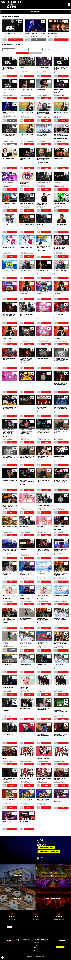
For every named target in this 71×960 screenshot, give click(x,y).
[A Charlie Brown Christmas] (44, 636)
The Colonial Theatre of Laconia (60, 95)
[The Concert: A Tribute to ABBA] (9, 264)
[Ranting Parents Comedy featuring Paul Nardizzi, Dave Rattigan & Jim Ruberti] (61, 128)
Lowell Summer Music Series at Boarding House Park (34, 36)
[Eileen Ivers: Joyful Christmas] (9, 772)
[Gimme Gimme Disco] (9, 176)
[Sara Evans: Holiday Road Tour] (27, 612)
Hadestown (23, 549)
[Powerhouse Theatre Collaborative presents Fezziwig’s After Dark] (44, 727)
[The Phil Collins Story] (27, 331)
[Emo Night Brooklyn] (61, 197)
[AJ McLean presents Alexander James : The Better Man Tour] (61, 352)
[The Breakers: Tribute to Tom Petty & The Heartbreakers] (61, 240)
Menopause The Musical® (58, 800)
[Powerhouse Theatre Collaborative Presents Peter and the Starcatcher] (44, 239)
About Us (36, 939)
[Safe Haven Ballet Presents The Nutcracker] (9, 589)
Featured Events (4, 53)
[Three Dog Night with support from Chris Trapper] (44, 543)
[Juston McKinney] (44, 376)
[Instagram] (64, 943)
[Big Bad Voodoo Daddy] (9, 793)
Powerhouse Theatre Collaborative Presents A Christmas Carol (61, 710)
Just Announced (59, 49)
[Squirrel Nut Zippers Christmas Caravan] (44, 751)
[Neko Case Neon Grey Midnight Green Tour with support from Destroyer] (9, 307)
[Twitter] (61, 943)
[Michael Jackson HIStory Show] (27, 286)
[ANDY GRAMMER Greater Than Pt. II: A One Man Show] (61, 424)
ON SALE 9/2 (12, 144)
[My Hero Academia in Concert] (44, 286)
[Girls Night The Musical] (44, 307)
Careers (36, 949)
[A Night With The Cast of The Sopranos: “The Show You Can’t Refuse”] (44, 400)
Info (5, 39)
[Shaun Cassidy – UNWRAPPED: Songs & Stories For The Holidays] (61, 565)
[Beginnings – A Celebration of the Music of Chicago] (27, 565)
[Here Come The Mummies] (27, 400)
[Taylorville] (27, 498)
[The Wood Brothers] (9, 658)
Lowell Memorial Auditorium (59, 186)
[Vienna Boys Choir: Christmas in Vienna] (61, 612)
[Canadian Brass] (27, 751)
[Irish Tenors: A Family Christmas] (9, 702)
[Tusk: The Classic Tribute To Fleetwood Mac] (27, 307)
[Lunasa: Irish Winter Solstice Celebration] (61, 636)
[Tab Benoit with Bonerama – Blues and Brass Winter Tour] (61, 727)
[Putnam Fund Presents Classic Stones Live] (9, 128)
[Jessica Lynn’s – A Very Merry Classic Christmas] (61, 543)
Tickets (15, 39)
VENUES (18, 875)
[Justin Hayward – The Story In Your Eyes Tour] (12, 25)
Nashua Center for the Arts (53, 36)
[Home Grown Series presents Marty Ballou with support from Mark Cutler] (44, 152)
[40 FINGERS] (9, 218)
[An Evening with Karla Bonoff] (27, 83)
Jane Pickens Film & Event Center (26, 95)
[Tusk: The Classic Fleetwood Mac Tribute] (44, 498)
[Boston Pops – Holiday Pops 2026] (44, 772)
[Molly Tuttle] (44, 83)
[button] (69, 4)
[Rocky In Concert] (61, 450)
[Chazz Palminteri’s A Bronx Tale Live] (44, 197)
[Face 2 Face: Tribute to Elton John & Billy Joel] (9, 543)
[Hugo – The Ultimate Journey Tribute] (27, 793)
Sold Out (38, 39)
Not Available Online (12, 650)
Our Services (30, 940)
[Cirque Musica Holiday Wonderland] (44, 565)
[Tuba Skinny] (27, 61)
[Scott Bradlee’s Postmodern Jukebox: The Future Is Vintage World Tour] (61, 400)
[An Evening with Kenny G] (27, 106)
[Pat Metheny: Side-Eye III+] (27, 197)
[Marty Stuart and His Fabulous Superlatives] (9, 473)
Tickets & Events (18, 940)
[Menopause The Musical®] (61, 793)
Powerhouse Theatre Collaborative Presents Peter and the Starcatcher (43, 248)
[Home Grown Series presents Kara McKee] (44, 106)
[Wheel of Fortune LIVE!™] (9, 286)
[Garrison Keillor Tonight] (27, 152)
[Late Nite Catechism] (9, 152)
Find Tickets (46, 256)
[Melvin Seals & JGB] (27, 376)
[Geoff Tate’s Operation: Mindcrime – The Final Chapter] (61, 473)
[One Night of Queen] (44, 61)
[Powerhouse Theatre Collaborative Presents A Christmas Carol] (61, 702)
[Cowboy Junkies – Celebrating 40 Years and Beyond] (61, 520)
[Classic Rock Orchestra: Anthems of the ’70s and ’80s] (9, 498)
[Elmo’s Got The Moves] (9, 197)
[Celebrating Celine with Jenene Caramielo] (44, 264)
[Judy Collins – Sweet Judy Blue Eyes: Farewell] (9, 565)
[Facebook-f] (59, 943)
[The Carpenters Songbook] (27, 176)
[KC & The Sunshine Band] (27, 218)
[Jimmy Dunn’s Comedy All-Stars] (44, 450)
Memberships (44, 939)
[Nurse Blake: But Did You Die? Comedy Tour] (9, 240)
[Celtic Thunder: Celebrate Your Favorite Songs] (44, 128)
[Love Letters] (9, 376)
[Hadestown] (27, 543)
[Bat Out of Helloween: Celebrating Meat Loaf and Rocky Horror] (9, 400)
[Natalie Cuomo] (58, 25)
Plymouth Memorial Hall (41, 72)
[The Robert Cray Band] (44, 176)
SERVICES (18, 898)
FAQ (53, 875)
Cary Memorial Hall (6, 36)
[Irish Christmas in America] (9, 751)
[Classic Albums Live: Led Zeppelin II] (61, 307)
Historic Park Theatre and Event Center (9, 95)
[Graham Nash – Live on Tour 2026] (35, 25)
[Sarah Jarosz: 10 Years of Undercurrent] (9, 520)
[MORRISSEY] (61, 176)
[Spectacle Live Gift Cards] (27, 815)
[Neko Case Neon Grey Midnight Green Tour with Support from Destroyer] (61, 376)
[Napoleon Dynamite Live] (27, 264)
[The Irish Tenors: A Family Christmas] (44, 658)
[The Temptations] (44, 680)
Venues (25, 939)
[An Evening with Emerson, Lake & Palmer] (61, 83)
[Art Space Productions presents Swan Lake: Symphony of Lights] (44, 424)
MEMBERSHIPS (53, 898)
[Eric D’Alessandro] (27, 727)
